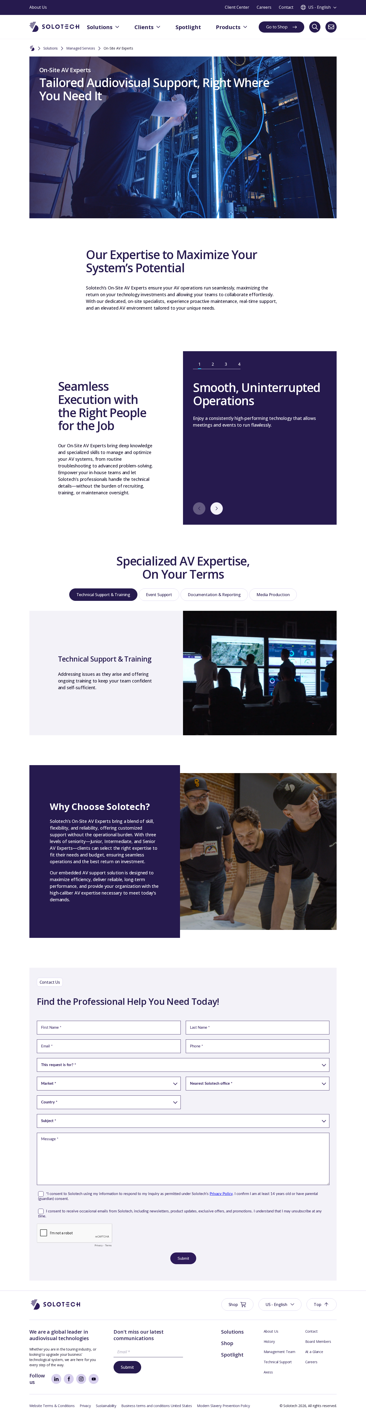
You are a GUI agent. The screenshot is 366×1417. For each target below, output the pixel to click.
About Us (271, 1331)
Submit (127, 1367)
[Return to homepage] (54, 27)
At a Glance (314, 1351)
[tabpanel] (260, 404)
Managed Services (80, 48)
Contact (311, 1331)
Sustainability (106, 1405)
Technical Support (278, 1362)
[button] (280, 1304)
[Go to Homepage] (55, 1304)
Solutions (50, 48)
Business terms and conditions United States (156, 1405)
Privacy (85, 1405)
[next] (216, 508)
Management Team (279, 1351)
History (269, 1341)
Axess (268, 1372)
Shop (227, 1343)
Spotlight (232, 1354)
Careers (311, 1362)
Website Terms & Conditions (52, 1405)
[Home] (32, 49)
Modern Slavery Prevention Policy (223, 1405)
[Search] (314, 27)
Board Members (318, 1341)
